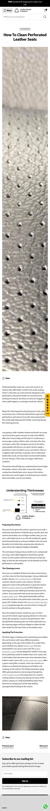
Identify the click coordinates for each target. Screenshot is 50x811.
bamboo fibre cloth (10, 597)
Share (7, 378)
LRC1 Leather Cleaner (23, 579)
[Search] (45, 17)
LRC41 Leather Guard (10, 675)
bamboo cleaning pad (17, 588)
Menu (9, 11)
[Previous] (3, 3)
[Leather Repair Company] (22, 10)
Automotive (24, 29)
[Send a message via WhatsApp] (45, 806)
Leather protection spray (33, 660)
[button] (47, 405)
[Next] (46, 3)
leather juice (29, 646)
